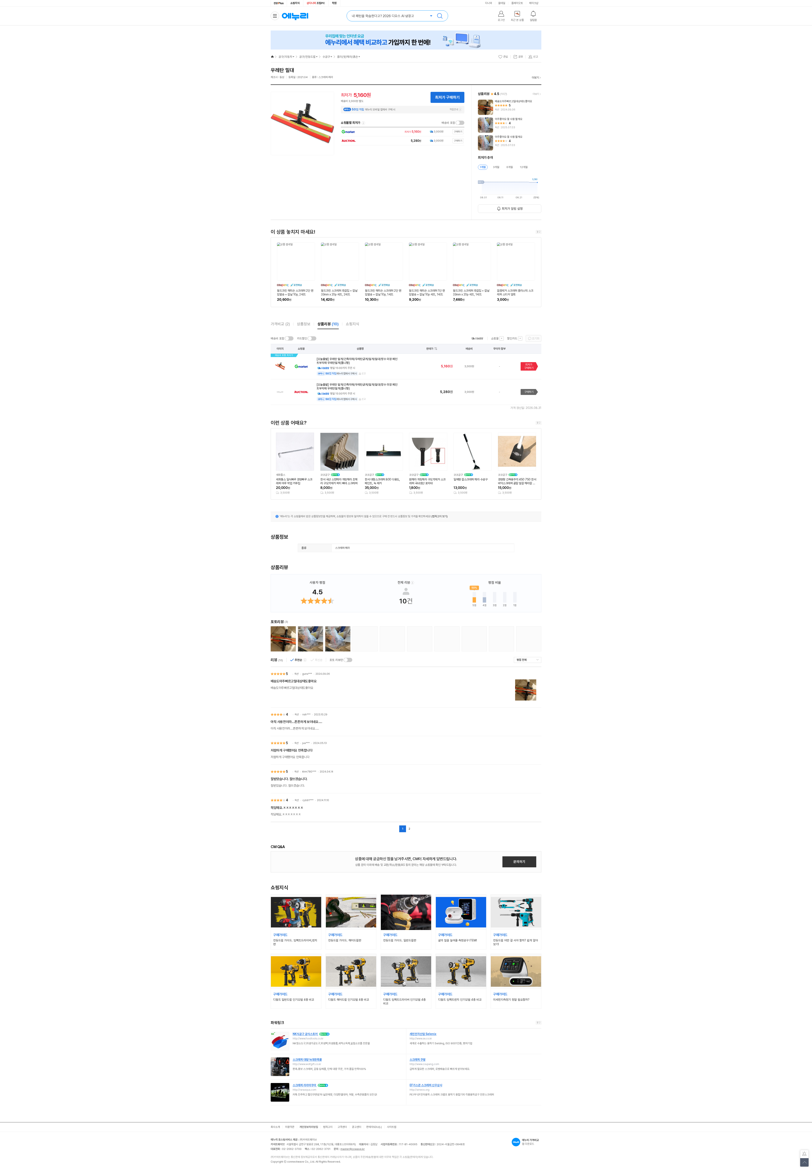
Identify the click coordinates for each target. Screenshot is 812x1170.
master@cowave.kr (352, 1149)
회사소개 (275, 1127)
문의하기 (519, 862)
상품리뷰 (328, 324)
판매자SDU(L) (374, 1127)
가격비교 (280, 324)
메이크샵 (533, 3)
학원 (334, 3)
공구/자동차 (285, 56)
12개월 (524, 167)
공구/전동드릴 (307, 56)
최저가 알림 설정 (512, 209)
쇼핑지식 (295, 3)
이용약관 (289, 1127)
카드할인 (302, 338)
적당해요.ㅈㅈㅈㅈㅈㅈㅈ (287, 808)
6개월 (509, 167)
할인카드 (512, 338)
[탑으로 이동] (804, 1162)
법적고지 (327, 1127)
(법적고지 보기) (439, 516)
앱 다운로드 (530, 1141)
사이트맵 (391, 1127)
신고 (364, 373)
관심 (505, 56)
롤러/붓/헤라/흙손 (347, 56)
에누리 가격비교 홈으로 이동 (295, 16)
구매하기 (529, 391)
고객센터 (342, 1127)
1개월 (483, 167)
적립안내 (454, 109)
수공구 (326, 56)
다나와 (488, 3)
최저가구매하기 (529, 366)
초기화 (535, 338)
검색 (440, 16)
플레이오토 (517, 3)
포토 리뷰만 (336, 660)
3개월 (496, 167)
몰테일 (501, 3)
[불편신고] (804, 1154)
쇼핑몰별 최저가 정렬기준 (363, 123)
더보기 (535, 77)
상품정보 (303, 324)
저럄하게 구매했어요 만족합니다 (292, 750)
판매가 (429, 348)
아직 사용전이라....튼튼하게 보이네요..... (296, 722)
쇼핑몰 (495, 338)
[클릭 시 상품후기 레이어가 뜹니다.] (283, 638)
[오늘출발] (477, 338)
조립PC (316, 3)
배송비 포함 (448, 122)
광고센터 (356, 1127)
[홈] (272, 56)
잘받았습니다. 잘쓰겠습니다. (289, 779)
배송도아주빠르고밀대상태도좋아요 (294, 681)
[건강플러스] (279, 3)
